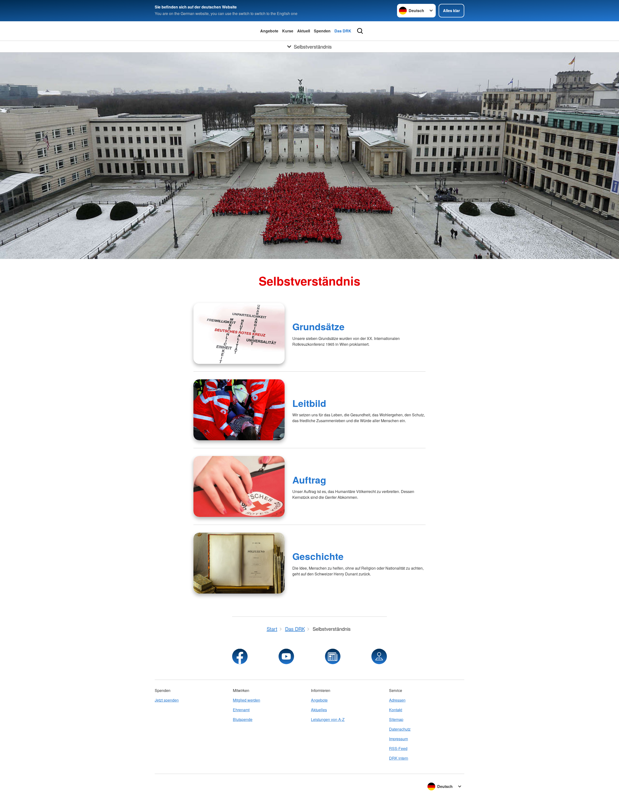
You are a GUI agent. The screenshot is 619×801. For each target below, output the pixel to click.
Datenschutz (400, 729)
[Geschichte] (239, 563)
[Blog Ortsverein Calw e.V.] (332, 656)
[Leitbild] (239, 409)
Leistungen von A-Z (328, 719)
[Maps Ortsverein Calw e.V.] (379, 656)
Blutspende (242, 719)
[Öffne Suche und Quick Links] (360, 31)
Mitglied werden (246, 700)
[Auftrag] (239, 486)
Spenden (322, 31)
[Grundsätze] (239, 333)
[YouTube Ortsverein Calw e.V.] (286, 656)
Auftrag (309, 479)
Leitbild (309, 403)
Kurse (287, 31)
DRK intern (398, 758)
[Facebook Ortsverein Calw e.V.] (240, 656)
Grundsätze (318, 326)
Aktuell (303, 31)
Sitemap (396, 719)
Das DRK (342, 31)
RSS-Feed (398, 748)
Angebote (269, 31)
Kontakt (395, 710)
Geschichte (318, 556)
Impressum (398, 739)
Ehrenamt (241, 710)
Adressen (397, 700)
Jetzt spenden (167, 700)
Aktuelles (319, 710)
